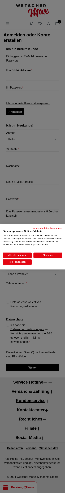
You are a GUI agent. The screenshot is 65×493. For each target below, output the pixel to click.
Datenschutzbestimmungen (47, 228)
